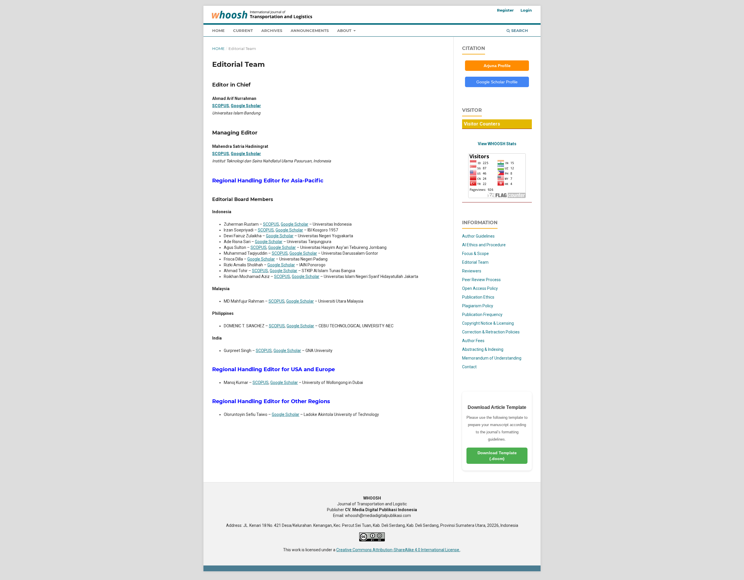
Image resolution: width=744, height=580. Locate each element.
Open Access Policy (480, 288)
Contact (469, 366)
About (345, 30)
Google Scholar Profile (497, 82)
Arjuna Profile (497, 65)
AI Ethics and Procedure (484, 245)
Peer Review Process (481, 279)
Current (243, 30)
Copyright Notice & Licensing (488, 323)
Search (519, 30)
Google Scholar (246, 105)
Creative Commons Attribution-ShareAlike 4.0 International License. (398, 549)
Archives (271, 30)
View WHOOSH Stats (497, 143)
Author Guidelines (478, 236)
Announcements (310, 30)
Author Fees (473, 340)
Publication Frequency (482, 314)
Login (526, 10)
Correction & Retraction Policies (491, 332)
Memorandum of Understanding (491, 358)
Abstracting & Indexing (482, 349)
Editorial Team (475, 262)
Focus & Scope (475, 253)
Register (505, 10)
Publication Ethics (478, 297)
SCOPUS (220, 105)
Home (218, 30)
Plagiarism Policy (477, 306)
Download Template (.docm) (497, 455)
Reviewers (471, 271)
